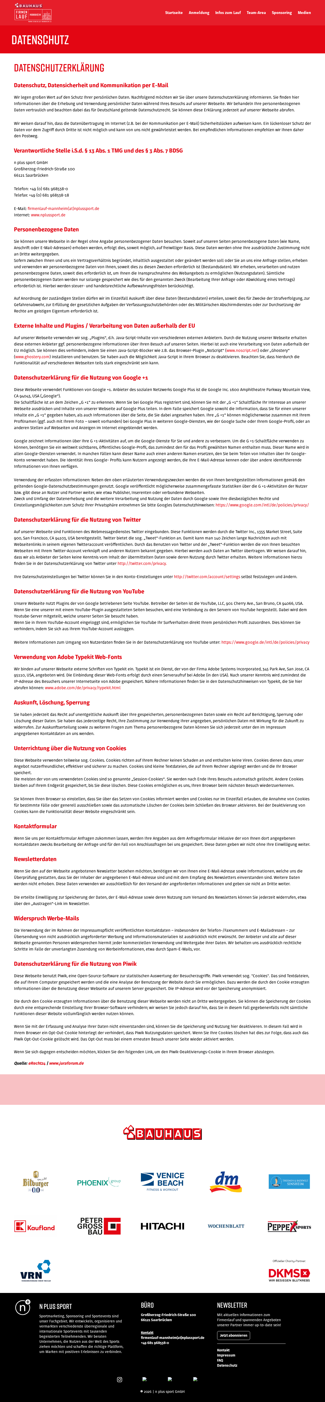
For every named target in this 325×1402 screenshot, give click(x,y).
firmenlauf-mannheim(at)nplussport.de (63, 208)
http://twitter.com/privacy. (142, 563)
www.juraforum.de (66, 1063)
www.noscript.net (242, 350)
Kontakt (223, 1350)
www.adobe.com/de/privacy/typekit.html (83, 687)
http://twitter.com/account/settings (207, 576)
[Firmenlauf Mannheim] (33, 12)
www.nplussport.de (48, 214)
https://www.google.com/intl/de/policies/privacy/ (262, 504)
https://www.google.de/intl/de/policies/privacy (265, 642)
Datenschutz (227, 1365)
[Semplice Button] (120, 1380)
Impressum (226, 1355)
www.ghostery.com (32, 356)
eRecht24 (36, 1063)
